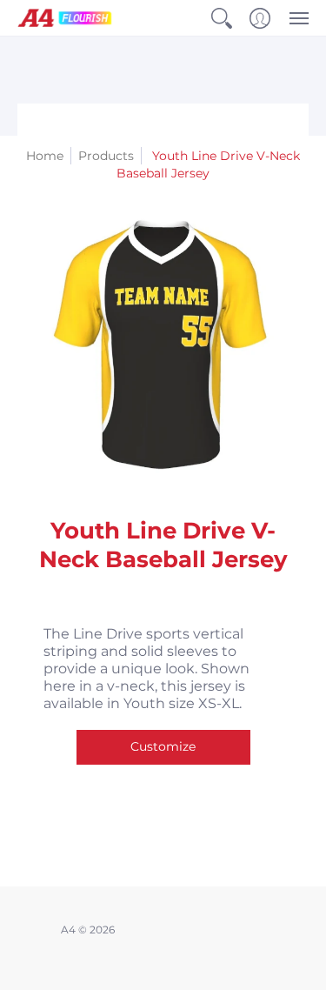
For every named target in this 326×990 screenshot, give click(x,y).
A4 (68, 929)
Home (44, 156)
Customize (163, 746)
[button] (222, 18)
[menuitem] (222, 18)
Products (106, 156)
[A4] (65, 18)
